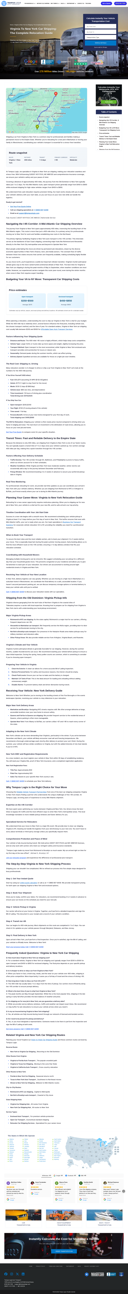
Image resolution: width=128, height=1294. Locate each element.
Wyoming (56, 1159)
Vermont (56, 1148)
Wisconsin (56, 1157)
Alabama (11, 1139)
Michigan (26, 1154)
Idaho (10, 1159)
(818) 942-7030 (120, 3)
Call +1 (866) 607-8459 (15, 592)
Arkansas (11, 1144)
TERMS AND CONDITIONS (55, 1266)
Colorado (11, 1148)
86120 (23, 1286)
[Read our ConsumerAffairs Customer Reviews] (64, 62)
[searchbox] (95, 26)
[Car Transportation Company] (5, 1274)
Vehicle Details (100, 43)
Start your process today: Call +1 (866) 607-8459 (24, 947)
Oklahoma (41, 1155)
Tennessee (56, 1142)
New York (41, 1148)
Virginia (56, 1150)
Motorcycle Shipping (43, 3)
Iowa (25, 1141)
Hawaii (11, 1157)
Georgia (11, 1155)
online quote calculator (28, 883)
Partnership (70, 3)
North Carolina (42, 1150)
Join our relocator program (16, 858)
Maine (25, 1148)
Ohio (40, 1154)
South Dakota (57, 1141)
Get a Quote (106, 3)
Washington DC (58, 1154)
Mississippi (27, 1157)
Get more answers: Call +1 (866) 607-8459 (22, 1029)
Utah (55, 1146)
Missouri (26, 1159)
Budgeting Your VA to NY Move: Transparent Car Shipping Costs (109, 129)
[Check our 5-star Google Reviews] (30, 62)
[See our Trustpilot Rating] (80, 62)
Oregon (41, 1157)
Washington (57, 1152)
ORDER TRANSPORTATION (64, 1251)
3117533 (12, 1286)
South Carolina (57, 1139)
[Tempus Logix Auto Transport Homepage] (11, 3)
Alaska (11, 1141)
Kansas (26, 1142)
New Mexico (42, 1146)
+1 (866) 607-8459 (41, 210)
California (11, 1146)
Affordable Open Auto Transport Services (56, 329)
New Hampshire (43, 1142)
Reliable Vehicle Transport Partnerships (31, 792)
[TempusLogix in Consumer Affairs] (86, 1274)
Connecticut (12, 1150)
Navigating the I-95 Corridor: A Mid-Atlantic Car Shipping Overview (109, 122)
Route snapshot (104, 117)
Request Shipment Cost (91, 1266)
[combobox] (100, 26)
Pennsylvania (42, 1159)
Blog (62, 3)
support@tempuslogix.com (29, 213)
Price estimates (104, 133)
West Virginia (57, 1155)
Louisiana (26, 1146)
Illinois (11, 1161)
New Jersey (42, 1144)
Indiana (26, 1139)
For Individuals (29, 3)
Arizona (11, 1142)
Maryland (26, 1150)
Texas (55, 1144)
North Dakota (42, 1152)
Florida (11, 1154)
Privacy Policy (40, 1266)
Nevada (41, 1141)
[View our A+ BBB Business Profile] (47, 62)
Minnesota (26, 1155)
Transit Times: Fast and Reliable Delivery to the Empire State (109, 138)
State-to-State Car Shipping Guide (44, 1040)
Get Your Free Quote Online (20, 206)
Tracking (88, 3)
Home (11, 25)
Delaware (11, 1152)
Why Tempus (54, 3)
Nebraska (41, 1139)
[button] (4, 1191)
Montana (26, 1161)
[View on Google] (8, 1183)
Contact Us (80, 3)
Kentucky (26, 1144)
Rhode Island (42, 1161)
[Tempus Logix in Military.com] (97, 1274)
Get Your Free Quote (14, 432)
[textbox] (100, 37)
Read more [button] (10, 1195)
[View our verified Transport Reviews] (97, 62)
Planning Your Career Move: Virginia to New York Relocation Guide (109, 144)
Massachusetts (28, 1152)
